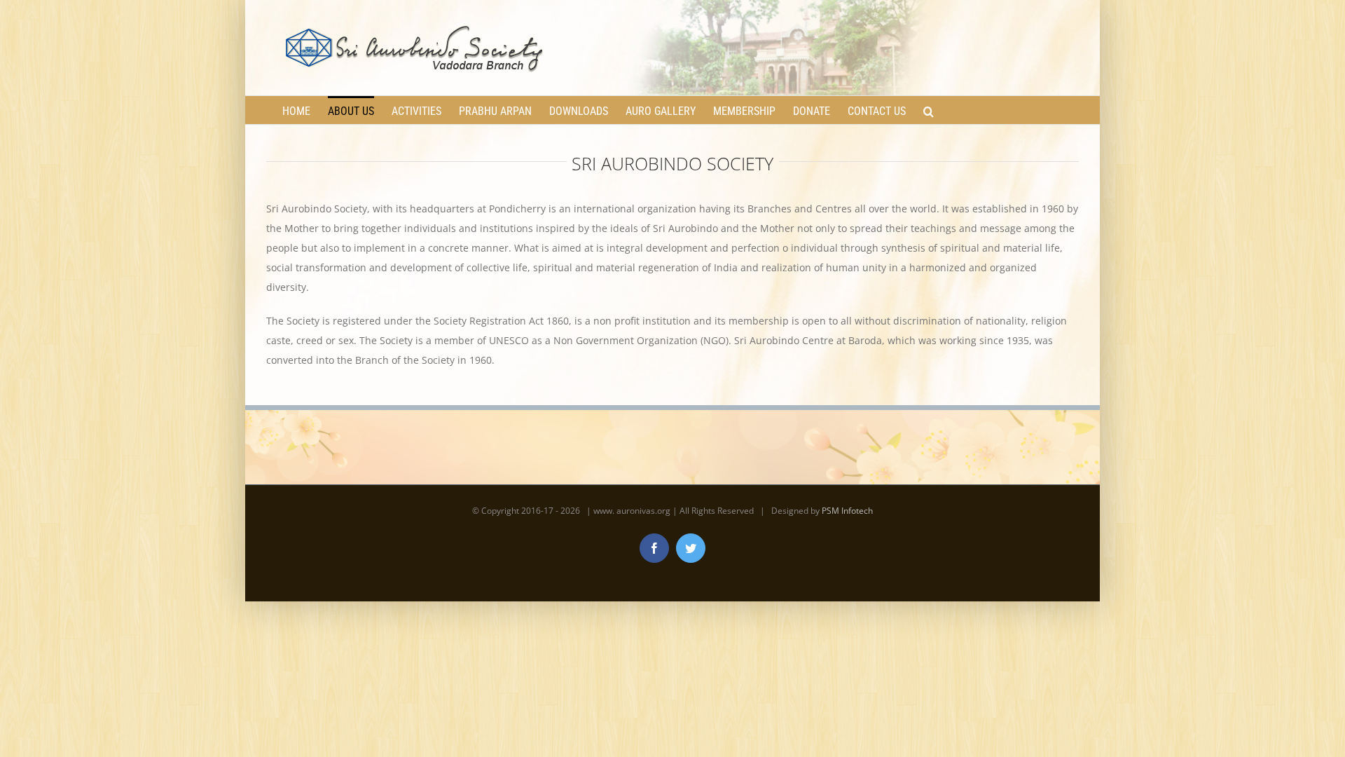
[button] (928, 110)
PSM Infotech (847, 511)
